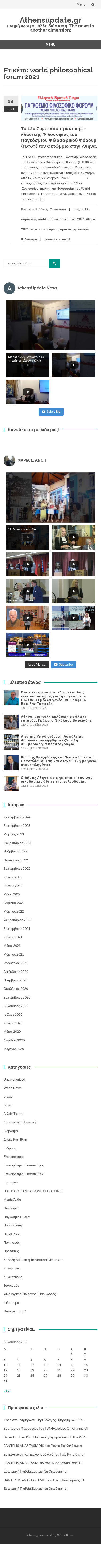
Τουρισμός (11, 1285)
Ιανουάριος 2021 (16, 963)
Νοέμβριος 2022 (15, 851)
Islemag (32, 1535)
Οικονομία (11, 1208)
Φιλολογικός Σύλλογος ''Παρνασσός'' (30, 1294)
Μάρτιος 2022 (14, 911)
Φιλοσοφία (58, 209)
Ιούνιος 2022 (13, 886)
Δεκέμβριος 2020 (16, 971)
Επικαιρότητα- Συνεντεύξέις (24, 1174)
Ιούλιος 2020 (13, 1014)
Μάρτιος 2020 (14, 1049)
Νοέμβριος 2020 (15, 980)
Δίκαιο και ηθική (15, 1139)
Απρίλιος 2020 (14, 1040)
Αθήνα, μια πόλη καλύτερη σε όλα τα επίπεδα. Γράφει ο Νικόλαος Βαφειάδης (56, 718)
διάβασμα (11, 1131)
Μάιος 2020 (12, 1031)
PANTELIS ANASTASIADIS (24, 1445)
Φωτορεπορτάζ (15, 1311)
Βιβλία (8, 1096)
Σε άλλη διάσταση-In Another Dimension (33, 1260)
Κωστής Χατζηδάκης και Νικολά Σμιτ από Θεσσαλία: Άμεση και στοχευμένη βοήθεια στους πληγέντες (59, 761)
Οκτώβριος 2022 (16, 860)
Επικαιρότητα (13, 1156)
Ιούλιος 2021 (13, 937)
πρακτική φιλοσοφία (75, 229)
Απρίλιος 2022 (14, 903)
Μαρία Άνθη (12, 1199)
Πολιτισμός (12, 1242)
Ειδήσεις (41, 209)
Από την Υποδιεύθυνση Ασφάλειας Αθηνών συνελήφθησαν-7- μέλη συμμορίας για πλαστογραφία (52, 740)
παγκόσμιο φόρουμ (44, 229)
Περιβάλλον (12, 1234)
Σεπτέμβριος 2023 (17, 825)
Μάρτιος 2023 (14, 834)
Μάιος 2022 (12, 894)
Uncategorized (14, 1079)
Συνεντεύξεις (13, 1277)
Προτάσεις (11, 1251)
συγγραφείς (12, 1268)
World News (13, 1088)
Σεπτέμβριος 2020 (17, 997)
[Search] (54, 263)
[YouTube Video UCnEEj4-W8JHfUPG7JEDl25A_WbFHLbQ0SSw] (50, 325)
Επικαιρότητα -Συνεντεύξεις (24, 1165)
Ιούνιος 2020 (13, 1023)
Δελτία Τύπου (13, 1114)
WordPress (66, 1535)
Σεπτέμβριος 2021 (17, 929)
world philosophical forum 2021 (61, 219)
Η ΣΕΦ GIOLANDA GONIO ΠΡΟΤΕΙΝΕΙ (33, 1191)
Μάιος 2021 (12, 946)
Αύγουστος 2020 (16, 1006)
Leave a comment (57, 239)
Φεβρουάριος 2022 (17, 920)
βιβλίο (8, 1105)
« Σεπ (8, 1391)
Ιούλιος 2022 (13, 877)
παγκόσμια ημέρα (17, 1217)
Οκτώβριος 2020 (16, 988)
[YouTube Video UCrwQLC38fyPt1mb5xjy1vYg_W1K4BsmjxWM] (50, 497)
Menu (81, 4)
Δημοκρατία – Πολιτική (20, 1122)
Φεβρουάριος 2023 (17, 843)
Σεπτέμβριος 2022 (17, 868)
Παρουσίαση (13, 1225)
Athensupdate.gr (50, 20)
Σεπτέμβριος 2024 (17, 817)
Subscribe (53, 411)
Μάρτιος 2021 (14, 954)
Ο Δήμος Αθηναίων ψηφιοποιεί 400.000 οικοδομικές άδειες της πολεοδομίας (57, 779)
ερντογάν (11, 1182)
